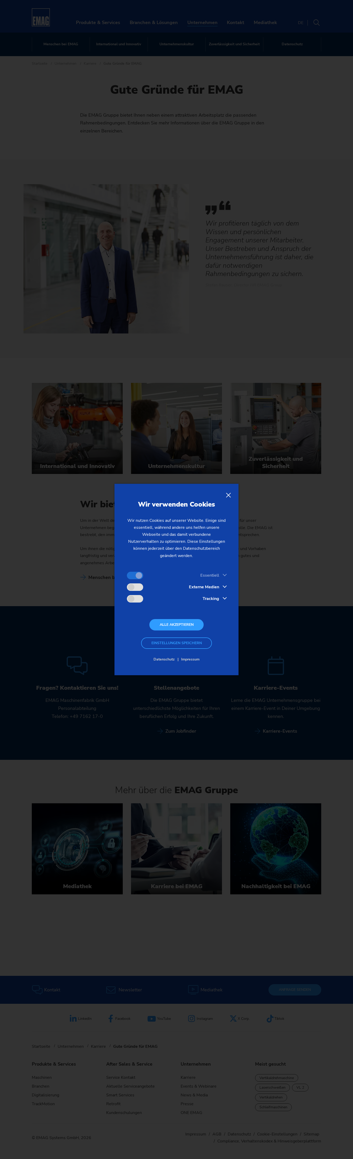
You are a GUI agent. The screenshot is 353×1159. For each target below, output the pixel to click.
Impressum (190, 659)
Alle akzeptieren (177, 624)
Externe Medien (204, 587)
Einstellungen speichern (176, 643)
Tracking (211, 598)
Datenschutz (164, 659)
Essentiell (209, 575)
